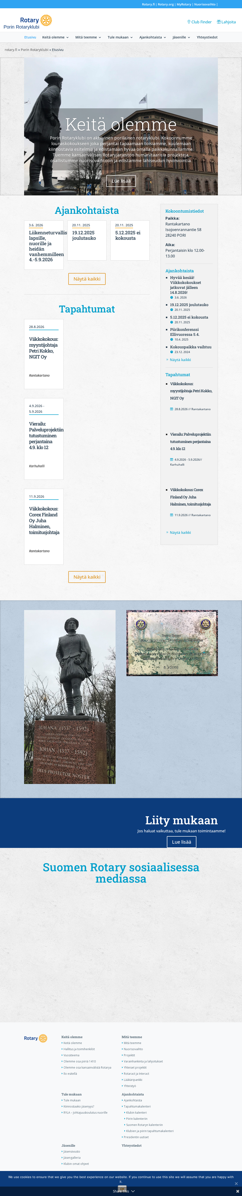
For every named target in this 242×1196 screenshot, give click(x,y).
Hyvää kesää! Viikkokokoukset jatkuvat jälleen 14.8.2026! (185, 285)
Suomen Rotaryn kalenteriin (144, 1125)
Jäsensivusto (72, 1152)
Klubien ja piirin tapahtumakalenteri (150, 1131)
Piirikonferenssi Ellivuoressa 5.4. (184, 332)
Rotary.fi (148, 4)
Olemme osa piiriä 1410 (80, 1061)
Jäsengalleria (72, 1158)
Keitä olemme (53, 37)
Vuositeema (71, 1055)
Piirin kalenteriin (136, 1119)
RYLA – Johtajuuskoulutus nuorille (86, 1113)
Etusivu (30, 37)
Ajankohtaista (150, 37)
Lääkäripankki (133, 1080)
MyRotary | (185, 4)
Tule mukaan (118, 37)
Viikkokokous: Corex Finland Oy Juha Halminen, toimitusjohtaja (44, 520)
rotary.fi (11, 49)
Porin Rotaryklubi (34, 49)
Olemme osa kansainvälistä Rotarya (87, 1067)
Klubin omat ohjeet (76, 1164)
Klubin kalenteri (136, 1113)
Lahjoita (228, 22)
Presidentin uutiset (136, 1137)
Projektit (129, 1055)
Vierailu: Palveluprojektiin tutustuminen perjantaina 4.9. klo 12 (46, 435)
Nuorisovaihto (205, 4)
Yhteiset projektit (135, 1067)
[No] (236, 1183)
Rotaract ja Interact (136, 1074)
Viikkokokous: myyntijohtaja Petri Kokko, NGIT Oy (43, 348)
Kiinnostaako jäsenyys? (79, 1106)
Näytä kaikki (86, 279)
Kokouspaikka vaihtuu (191, 346)
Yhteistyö (130, 1086)
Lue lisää (121, 181)
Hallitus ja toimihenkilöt (79, 1049)
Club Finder (201, 22)
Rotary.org (166, 4)
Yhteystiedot (207, 37)
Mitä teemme (86, 37)
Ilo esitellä (70, 1074)
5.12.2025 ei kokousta (127, 235)
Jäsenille (179, 37)
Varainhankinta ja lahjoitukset (143, 1061)
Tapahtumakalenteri (137, 1106)
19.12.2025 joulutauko (84, 235)
